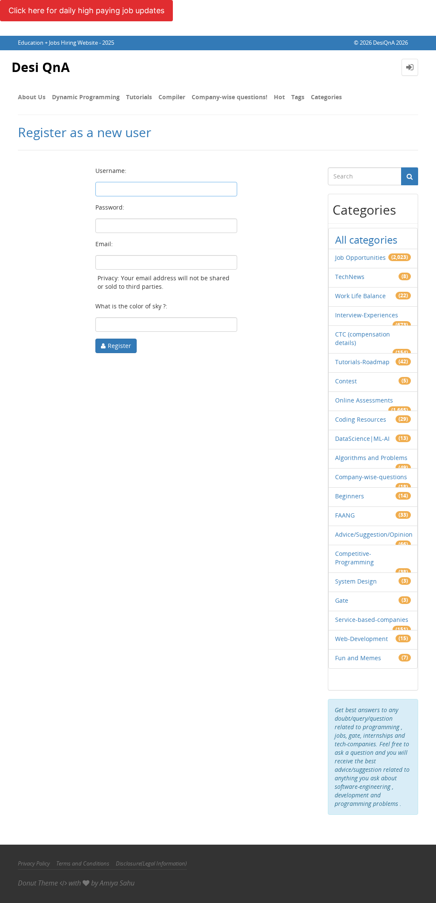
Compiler (171, 97)
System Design (356, 581)
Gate (341, 600)
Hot (279, 97)
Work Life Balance (360, 296)
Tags (297, 97)
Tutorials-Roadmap (362, 362)
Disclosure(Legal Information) (151, 863)
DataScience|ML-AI (362, 438)
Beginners (349, 496)
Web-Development (361, 639)
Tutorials (139, 97)
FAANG (345, 515)
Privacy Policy (34, 863)
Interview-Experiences (366, 315)
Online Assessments (364, 400)
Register (119, 346)
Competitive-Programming (354, 557)
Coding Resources (360, 419)
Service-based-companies (371, 619)
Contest (346, 381)
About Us (32, 97)
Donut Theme (38, 883)
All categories (366, 240)
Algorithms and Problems (371, 458)
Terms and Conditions (82, 863)
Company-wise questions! (229, 97)
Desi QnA (40, 67)
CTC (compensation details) (362, 338)
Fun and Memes (358, 658)
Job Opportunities (360, 257)
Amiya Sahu (117, 883)
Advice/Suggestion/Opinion (374, 534)
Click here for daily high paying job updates (86, 10)
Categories (326, 97)
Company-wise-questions (371, 477)
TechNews (349, 277)
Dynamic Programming (86, 97)
